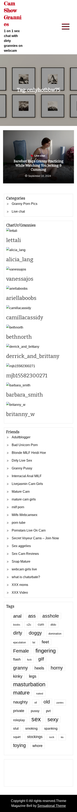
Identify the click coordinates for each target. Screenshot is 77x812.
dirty (17, 633)
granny (20, 668)
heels (39, 668)
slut (16, 728)
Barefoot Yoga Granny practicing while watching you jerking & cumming (38, 165)
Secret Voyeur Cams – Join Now (35, 538)
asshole (50, 616)
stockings (35, 737)
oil (35, 702)
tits (62, 737)
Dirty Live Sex (22, 460)
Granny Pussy (22, 468)
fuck (29, 659)
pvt (48, 711)
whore (37, 746)
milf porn (18, 507)
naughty (20, 702)
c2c (29, 624)
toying (19, 745)
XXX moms (20, 585)
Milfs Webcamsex (24, 515)
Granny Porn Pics (24, 203)
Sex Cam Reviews (25, 553)
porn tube (18, 522)
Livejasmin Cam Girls (27, 484)
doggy (35, 633)
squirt (17, 737)
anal (17, 616)
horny (57, 668)
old (47, 701)
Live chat (39, 156)
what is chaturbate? (26, 577)
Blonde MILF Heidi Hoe (29, 452)
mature (21, 693)
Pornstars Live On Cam (29, 530)
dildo (53, 624)
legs (32, 676)
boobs (16, 624)
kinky (17, 676)
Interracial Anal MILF (27, 476)
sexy (52, 719)
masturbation (29, 684)
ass (32, 616)
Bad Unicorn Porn (25, 445)
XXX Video (20, 592)
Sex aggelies (21, 546)
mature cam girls (24, 499)
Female (21, 651)
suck (51, 737)
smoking (31, 728)
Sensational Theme (51, 806)
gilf (41, 659)
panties (60, 702)
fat (33, 642)
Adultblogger (21, 437)
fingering (46, 651)
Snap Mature (21, 561)
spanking (50, 728)
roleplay (19, 720)
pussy (35, 711)
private (18, 711)
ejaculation (19, 642)
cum (41, 624)
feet (45, 641)
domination (54, 633)
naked (39, 693)
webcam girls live (24, 569)
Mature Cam (21, 491)
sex (36, 719)
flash (17, 659)
